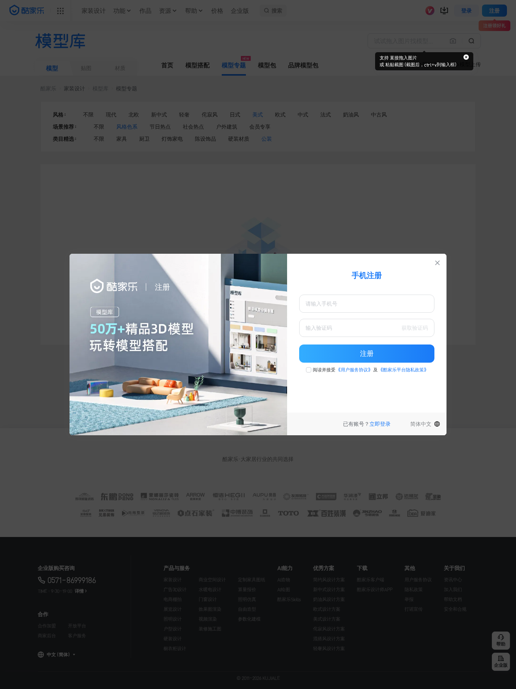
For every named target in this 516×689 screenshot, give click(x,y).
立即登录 (380, 424)
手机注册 (367, 275)
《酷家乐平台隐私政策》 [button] (403, 370)
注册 (367, 353)
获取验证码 (415, 328)
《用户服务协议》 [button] (354, 370)
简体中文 (420, 424)
